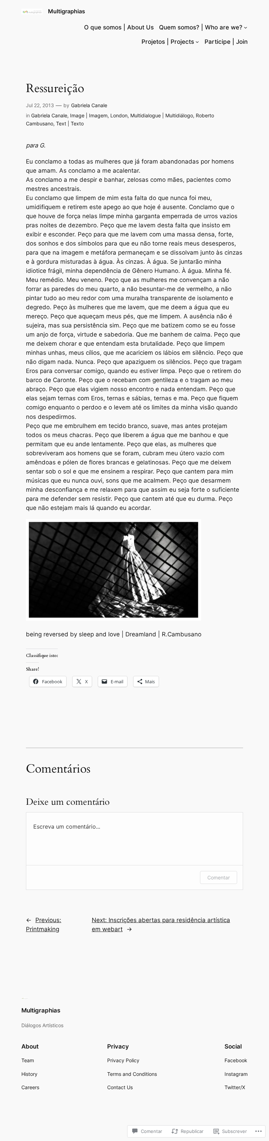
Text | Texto (70, 123)
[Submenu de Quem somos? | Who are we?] (245, 27)
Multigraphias (66, 11)
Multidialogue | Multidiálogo (161, 115)
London (118, 115)
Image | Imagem (89, 115)
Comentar (218, 877)
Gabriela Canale (89, 105)
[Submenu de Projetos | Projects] (197, 41)
